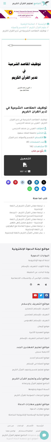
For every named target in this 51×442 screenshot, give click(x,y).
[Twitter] (41, 295)
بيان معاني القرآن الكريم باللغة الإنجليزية (24, 233)
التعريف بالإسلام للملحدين (37, 315)
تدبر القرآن (13, 138)
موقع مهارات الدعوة (39, 409)
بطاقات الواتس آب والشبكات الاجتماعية (30, 278)
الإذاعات (20, 426)
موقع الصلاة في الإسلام (38, 364)
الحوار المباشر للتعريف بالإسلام (34, 338)
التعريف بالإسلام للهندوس (36, 321)
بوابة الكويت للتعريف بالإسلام (35, 266)
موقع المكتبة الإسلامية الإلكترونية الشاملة (28, 415)
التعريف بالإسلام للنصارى (37, 309)
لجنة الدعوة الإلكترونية (38, 261)
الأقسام (30, 426)
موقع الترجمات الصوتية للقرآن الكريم (31, 395)
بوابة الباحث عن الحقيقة (38, 272)
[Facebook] (46, 295)
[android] (38, 285)
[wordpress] (31, 285)
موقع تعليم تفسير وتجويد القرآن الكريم (30, 370)
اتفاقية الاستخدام (26, 431)
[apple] (46, 285)
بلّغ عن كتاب (37, 151)
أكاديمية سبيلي (42, 352)
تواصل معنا (10, 431)
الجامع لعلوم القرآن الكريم (14, 435)
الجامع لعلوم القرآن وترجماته (35, 384)
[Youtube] (35, 295)
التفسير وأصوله (26, 138)
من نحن (11, 426)
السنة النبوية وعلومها (38, 390)
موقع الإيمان (43, 327)
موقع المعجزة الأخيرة (39, 333)
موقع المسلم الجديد (39, 358)
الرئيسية (40, 426)
